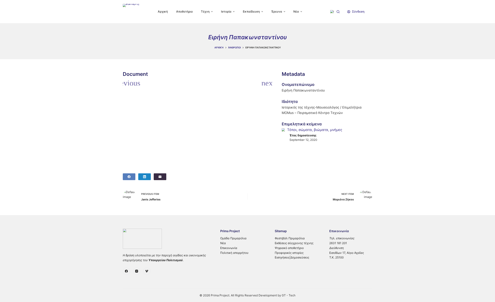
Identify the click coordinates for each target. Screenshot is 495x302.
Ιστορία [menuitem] (226, 11)
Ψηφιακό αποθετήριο (289, 248)
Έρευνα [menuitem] (276, 11)
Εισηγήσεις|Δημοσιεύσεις (292, 257)
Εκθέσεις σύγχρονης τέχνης (294, 243)
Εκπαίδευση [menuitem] (251, 11)
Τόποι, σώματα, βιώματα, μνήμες (314, 130)
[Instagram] (136, 271)
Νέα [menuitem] (296, 11)
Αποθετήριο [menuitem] (184, 11)
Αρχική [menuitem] (163, 11)
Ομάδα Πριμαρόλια (233, 238)
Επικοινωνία (228, 248)
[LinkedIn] (144, 176)
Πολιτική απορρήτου (234, 253)
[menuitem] (332, 11)
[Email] (160, 176)
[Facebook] (129, 176)
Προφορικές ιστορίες (289, 253)
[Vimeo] (146, 271)
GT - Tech (288, 295)
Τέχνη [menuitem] (205, 11)
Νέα (223, 243)
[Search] (338, 11)
